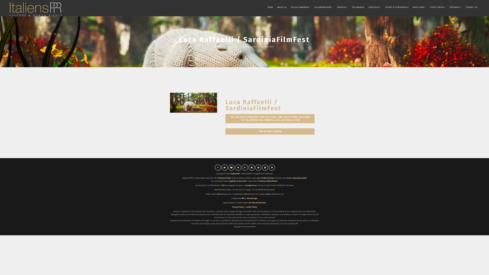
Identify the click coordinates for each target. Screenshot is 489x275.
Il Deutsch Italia (224, 178)
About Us (282, 7)
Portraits (455, 7)
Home (270, 7)
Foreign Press (251, 185)
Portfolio (374, 7)
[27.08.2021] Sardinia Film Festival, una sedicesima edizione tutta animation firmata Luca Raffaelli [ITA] (271, 118)
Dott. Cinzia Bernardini (297, 178)
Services (341, 7)
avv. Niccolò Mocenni (257, 203)
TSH (223, 185)
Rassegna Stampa (270, 131)
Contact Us (471, 7)
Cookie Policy (251, 207)
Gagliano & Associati (238, 181)
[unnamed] (193, 103)
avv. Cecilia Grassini (265, 178)
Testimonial (358, 7)
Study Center (437, 7)
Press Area (418, 7)
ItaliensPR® (236, 174)
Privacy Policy (238, 207)
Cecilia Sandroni (300, 7)
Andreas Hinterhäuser (268, 181)
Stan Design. (252, 198)
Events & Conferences (397, 7)
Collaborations (322, 7)
